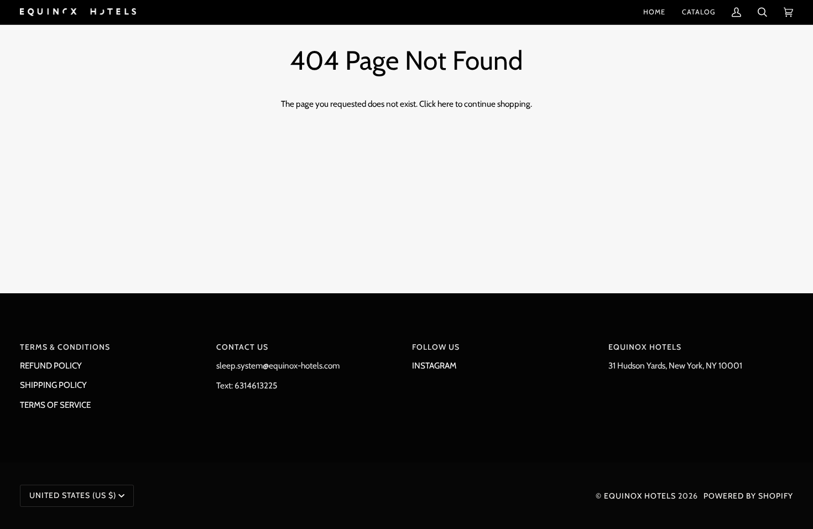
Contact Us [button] (242, 347)
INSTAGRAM (434, 365)
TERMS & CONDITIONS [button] (65, 347)
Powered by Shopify (748, 496)
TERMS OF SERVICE (55, 405)
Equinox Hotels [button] (644, 347)
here (445, 103)
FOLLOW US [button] (436, 347)
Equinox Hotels (640, 496)
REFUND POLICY (51, 365)
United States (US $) (72, 495)
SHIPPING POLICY (53, 385)
